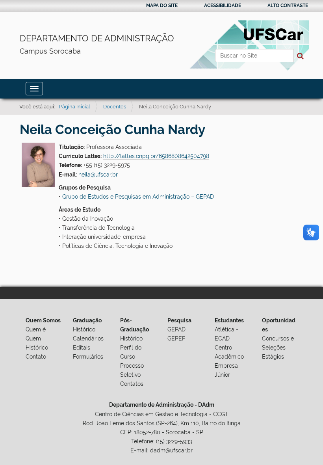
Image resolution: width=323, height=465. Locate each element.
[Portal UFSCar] (274, 33)
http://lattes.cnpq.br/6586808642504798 (156, 156)
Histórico (37, 347)
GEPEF (176, 338)
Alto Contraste (287, 5)
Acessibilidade (222, 5)
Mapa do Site (162, 5)
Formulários (88, 356)
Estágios (273, 356)
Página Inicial (74, 107)
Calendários (88, 338)
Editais (81, 347)
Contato (36, 356)
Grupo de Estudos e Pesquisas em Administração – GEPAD (138, 196)
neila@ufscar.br (98, 174)
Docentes (114, 107)
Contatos (131, 384)
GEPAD (176, 329)
